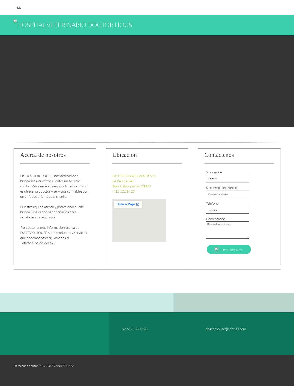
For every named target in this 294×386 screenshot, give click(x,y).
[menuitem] (18, 9)
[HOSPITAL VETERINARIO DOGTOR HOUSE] (46, 25)
